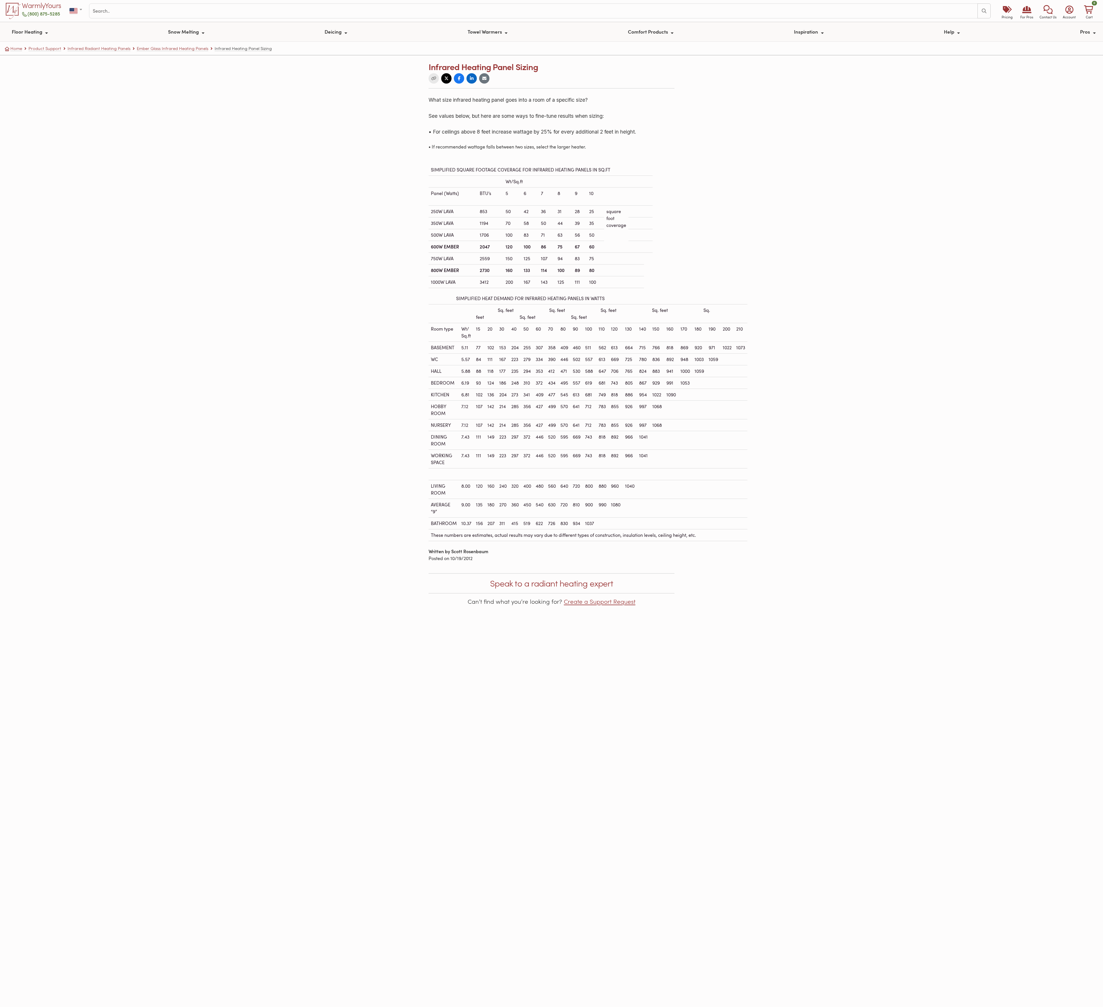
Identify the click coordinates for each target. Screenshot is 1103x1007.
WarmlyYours (41, 5)
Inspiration (806, 31)
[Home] (13, 11)
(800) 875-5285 (44, 13)
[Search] (984, 10)
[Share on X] (446, 78)
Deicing (334, 31)
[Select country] (76, 11)
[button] (1048, 11)
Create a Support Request (599, 601)
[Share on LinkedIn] (471, 78)
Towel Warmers (485, 31)
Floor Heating (27, 31)
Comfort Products (648, 31)
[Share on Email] (484, 78)
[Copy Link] (434, 78)
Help (949, 31)
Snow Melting (184, 31)
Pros (1085, 31)
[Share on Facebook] (459, 78)
